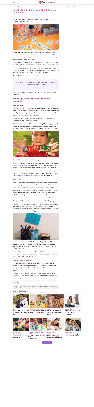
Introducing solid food (36, 309)
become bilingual (50, 62)
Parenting (15, 6)
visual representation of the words (29, 175)
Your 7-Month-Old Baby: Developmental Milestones (38, 337)
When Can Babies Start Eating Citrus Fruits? (38, 311)
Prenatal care (16, 332)
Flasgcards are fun (18, 204)
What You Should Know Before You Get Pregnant (72, 312)
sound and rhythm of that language (28, 115)
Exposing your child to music (21, 108)
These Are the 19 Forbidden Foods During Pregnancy (21, 335)
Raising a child (21, 6)
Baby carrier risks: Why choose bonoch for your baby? (21, 312)
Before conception (69, 309)
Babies (14, 309)
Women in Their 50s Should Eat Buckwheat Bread (54, 312)
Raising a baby (50, 332)
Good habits (50, 309)
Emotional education (70, 332)
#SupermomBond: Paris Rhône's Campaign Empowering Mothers (55, 335)
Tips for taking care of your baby (37, 333)
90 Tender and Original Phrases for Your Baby (72, 335)
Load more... (47, 342)
